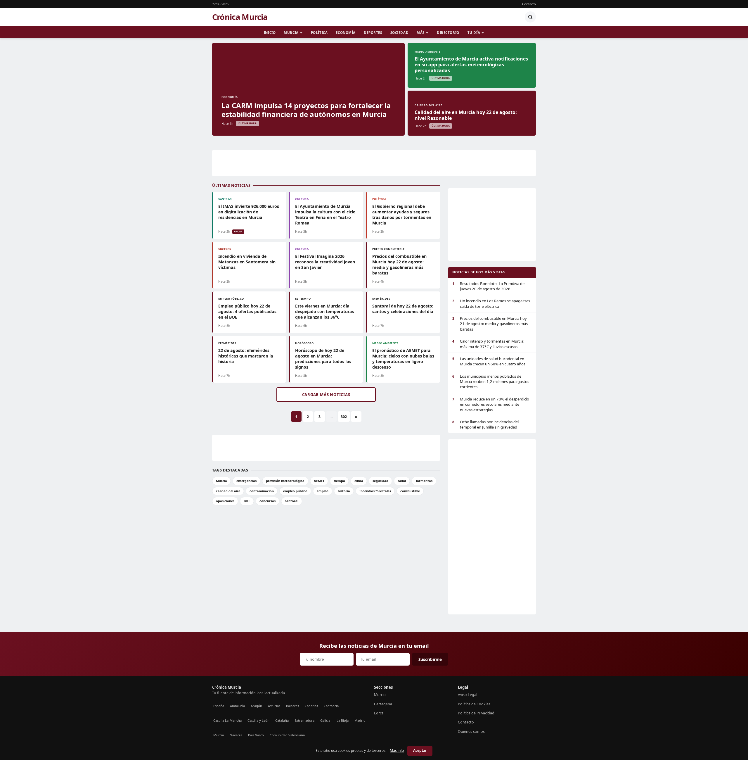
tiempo (339, 481)
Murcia (291, 32)
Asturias (274, 706)
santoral (291, 501)
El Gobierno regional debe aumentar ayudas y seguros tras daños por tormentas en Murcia (401, 214)
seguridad (380, 481)
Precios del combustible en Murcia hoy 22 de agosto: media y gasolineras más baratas (399, 264)
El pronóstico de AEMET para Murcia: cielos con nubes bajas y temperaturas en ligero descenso (403, 359)
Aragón (256, 706)
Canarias (311, 706)
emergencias (246, 481)
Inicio (270, 32)
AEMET (319, 481)
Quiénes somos (471, 731)
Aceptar (420, 750)
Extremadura (304, 720)
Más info (397, 750)
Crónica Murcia (240, 17)
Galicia (325, 720)
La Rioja (343, 720)
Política (319, 32)
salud (402, 481)
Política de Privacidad (476, 713)
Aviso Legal (467, 694)
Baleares (292, 706)
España (218, 706)
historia (344, 491)
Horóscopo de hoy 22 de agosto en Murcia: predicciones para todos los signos (323, 359)
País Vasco (256, 735)
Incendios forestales (375, 491)
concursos (267, 501)
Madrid (360, 720)
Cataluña (282, 720)
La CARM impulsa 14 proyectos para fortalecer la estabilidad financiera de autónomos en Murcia (306, 110)
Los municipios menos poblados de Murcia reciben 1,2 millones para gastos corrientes (490, 382)
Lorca (379, 713)
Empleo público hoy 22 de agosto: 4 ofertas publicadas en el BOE (247, 311)
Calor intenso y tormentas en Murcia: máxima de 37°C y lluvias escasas (488, 343)
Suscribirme (430, 659)
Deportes (373, 32)
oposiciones (225, 501)
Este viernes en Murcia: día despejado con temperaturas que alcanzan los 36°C (324, 311)
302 (344, 416)
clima (358, 481)
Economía (346, 32)
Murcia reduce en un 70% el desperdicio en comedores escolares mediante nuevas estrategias (490, 404)
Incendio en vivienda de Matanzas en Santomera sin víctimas (247, 261)
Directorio (448, 32)
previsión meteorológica (285, 481)
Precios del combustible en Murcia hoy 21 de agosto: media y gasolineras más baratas (490, 324)
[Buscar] (530, 17)
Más (421, 32)
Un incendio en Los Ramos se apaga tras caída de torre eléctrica (491, 303)
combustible (410, 491)
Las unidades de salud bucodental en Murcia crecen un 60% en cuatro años (488, 361)
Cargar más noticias (326, 394)
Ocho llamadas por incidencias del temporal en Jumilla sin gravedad (485, 424)
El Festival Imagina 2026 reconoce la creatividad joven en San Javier (325, 261)
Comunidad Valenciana (287, 735)
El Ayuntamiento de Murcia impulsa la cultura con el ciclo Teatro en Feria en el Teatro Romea (325, 214)
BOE (247, 501)
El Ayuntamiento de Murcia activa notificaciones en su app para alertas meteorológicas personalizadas (471, 65)
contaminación (262, 491)
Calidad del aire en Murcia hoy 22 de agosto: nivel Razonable (466, 115)
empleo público (295, 491)
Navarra (236, 735)
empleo (322, 491)
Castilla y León (258, 720)
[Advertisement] (374, 163)
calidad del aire (228, 491)
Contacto (529, 4)
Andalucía (237, 706)
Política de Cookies (474, 704)
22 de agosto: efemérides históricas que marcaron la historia (245, 356)
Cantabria (331, 706)
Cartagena (383, 704)
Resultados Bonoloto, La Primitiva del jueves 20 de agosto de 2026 (488, 286)
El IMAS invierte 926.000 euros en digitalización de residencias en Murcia (248, 211)
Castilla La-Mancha (227, 720)
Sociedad (399, 32)
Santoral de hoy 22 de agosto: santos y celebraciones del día (402, 308)
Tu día (474, 32)
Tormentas (423, 481)
